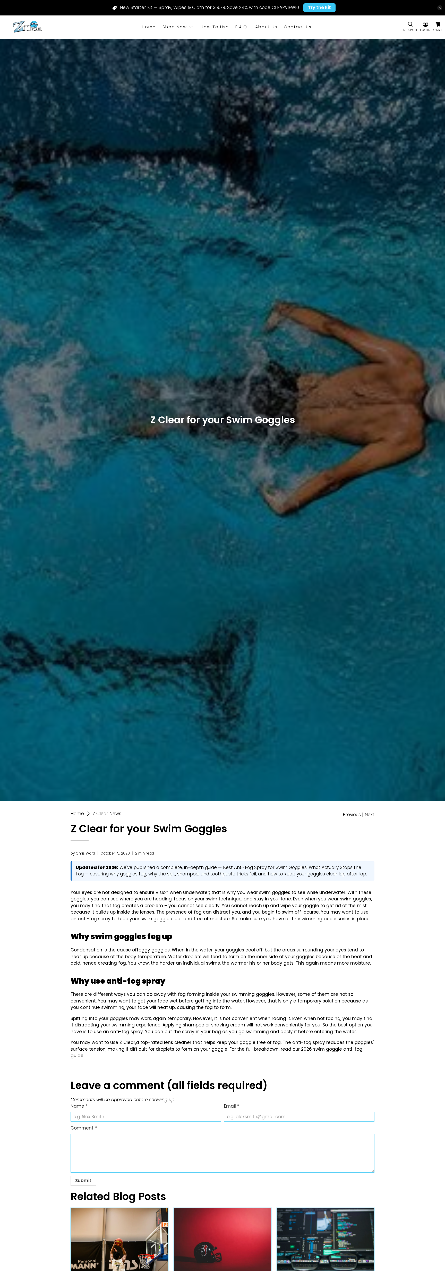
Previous (352, 815)
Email (231, 1106)
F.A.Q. (242, 27)
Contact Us (298, 27)
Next (369, 815)
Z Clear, (127, 1042)
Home (149, 27)
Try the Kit (319, 7)
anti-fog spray (126, 1031)
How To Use (215, 27)
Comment (84, 1128)
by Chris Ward (83, 853)
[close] (439, 7)
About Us (266, 27)
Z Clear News (107, 814)
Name (79, 1106)
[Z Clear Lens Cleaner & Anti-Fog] (27, 27)
